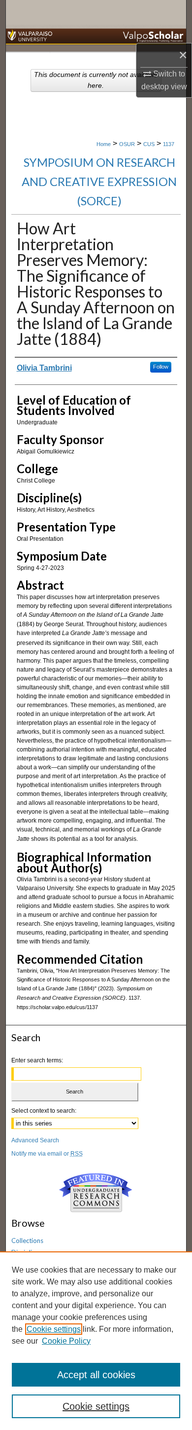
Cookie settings (54, 1329)
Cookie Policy (66, 1341)
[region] (96, 1340)
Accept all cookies (96, 1374)
